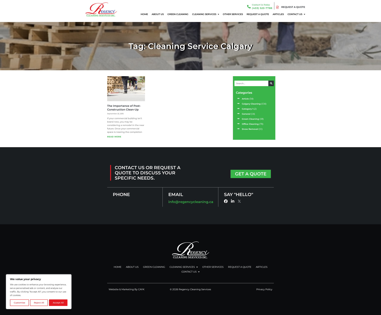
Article (245, 98)
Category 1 (247, 109)
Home (144, 14)
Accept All (58, 302)
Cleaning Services (204, 14)
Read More (114, 136)
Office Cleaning (250, 124)
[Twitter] (239, 201)
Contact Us (295, 14)
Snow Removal (250, 129)
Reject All (39, 302)
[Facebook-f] (226, 201)
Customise (19, 302)
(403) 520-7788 (262, 8)
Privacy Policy (264, 289)
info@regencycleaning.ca (190, 202)
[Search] (271, 83)
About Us (158, 14)
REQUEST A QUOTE (293, 7)
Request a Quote (258, 14)
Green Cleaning (177, 14)
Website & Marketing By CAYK (126, 289)
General (246, 114)
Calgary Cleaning (251, 103)
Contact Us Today (261, 5)
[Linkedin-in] (233, 201)
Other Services (233, 14)
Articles (278, 14)
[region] (38, 291)
